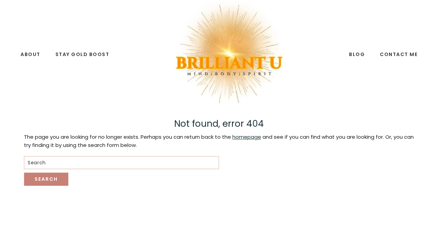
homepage (246, 136)
